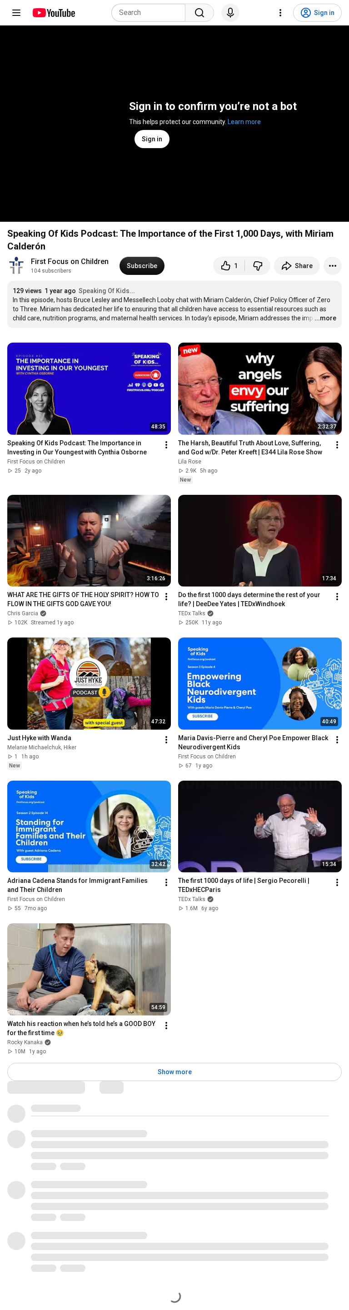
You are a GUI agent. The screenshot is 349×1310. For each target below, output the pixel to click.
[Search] (199, 13)
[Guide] (16, 12)
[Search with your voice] (230, 13)
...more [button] (325, 318)
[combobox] (151, 12)
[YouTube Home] (53, 12)
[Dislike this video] (257, 266)
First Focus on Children (70, 261)
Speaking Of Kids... (107, 290)
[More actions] (333, 266)
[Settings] (280, 12)
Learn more (244, 121)
